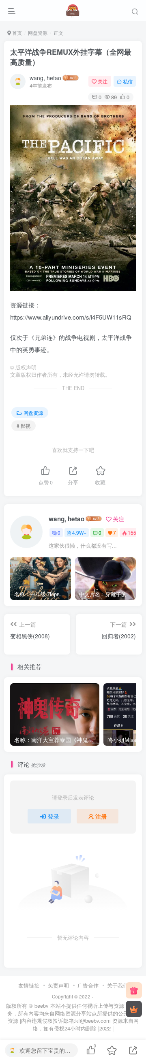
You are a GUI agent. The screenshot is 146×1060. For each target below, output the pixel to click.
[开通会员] (134, 1009)
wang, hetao (45, 78)
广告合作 (88, 985)
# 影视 (23, 425)
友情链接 (28, 985)
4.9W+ (79, 532)
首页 (16, 32)
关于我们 (117, 985)
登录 (53, 816)
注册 (101, 816)
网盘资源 (37, 32)
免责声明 (58, 985)
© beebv (39, 1005)
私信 (128, 81)
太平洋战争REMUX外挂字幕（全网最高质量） (70, 57)
